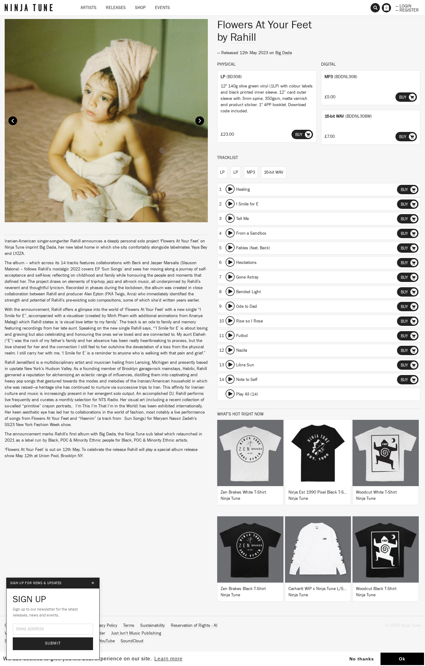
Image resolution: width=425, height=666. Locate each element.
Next (200, 121)
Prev (13, 121)
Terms (128, 625)
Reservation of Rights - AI (194, 625)
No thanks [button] (361, 658)
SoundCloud (132, 641)
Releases (116, 8)
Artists (88, 8)
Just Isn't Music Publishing (136, 633)
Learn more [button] (168, 658)
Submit (53, 643)
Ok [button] (402, 658)
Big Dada (283, 53)
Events (162, 8)
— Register (407, 9)
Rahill (243, 37)
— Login (403, 5)
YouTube (107, 641)
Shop (140, 8)
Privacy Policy (104, 625)
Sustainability (152, 625)
